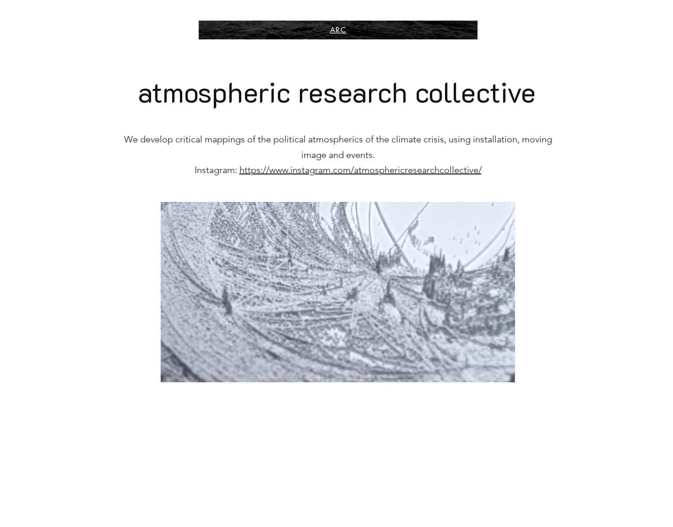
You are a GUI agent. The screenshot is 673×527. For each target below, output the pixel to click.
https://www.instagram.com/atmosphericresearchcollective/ (360, 169)
